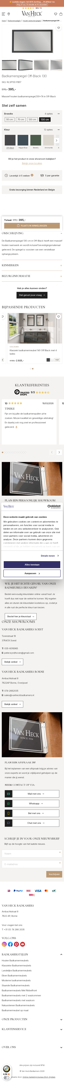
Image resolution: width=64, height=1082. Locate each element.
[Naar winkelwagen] (61, 14)
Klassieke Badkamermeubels (16, 965)
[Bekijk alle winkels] (9, 14)
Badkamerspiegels (14, 21)
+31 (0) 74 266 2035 (14, 929)
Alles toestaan (32, 564)
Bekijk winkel (10, 661)
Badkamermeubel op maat (15, 1010)
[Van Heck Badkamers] (32, 14)
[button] (56, 140)
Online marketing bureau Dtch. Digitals (39, 1077)
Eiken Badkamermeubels (14, 975)
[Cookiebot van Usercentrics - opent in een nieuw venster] (48, 507)
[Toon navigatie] (3, 14)
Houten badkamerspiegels (32, 21)
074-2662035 (10, 690)
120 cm (32, 119)
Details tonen (48, 556)
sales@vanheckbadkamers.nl (18, 695)
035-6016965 (10, 648)
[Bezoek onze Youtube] (22, 945)
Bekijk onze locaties (32, 163)
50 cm (9, 119)
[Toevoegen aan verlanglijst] (58, 28)
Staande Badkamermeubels (16, 985)
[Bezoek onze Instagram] (4, 945)
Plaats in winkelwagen (34, 225)
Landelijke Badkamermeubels (17, 970)
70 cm (21, 119)
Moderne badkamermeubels (16, 980)
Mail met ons (34, 793)
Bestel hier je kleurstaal (19, 616)
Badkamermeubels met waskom (18, 1000)
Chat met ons (34, 823)
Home (4, 21)
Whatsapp (34, 803)
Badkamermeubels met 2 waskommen (21, 995)
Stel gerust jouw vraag (30, 295)
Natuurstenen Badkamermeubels (18, 1005)
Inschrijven (54, 874)
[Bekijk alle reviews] (21, 392)
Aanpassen (30, 573)
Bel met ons (34, 813)
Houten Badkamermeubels (15, 960)
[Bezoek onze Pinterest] (16, 945)
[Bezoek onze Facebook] (10, 945)
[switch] (6, 1077)
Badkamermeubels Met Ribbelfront (19, 990)
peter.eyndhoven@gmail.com (18, 652)
